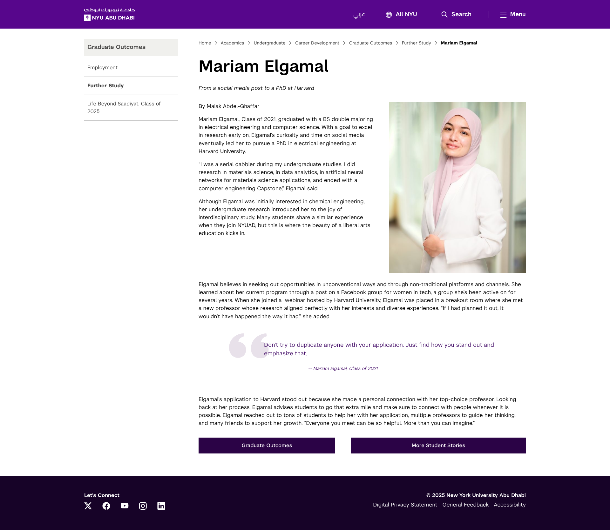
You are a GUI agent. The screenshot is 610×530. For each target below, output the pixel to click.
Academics (232, 43)
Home (205, 43)
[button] (458, 14)
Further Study (105, 85)
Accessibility (510, 504)
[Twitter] (88, 506)
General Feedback (466, 504)
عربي (359, 14)
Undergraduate (270, 43)
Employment (102, 67)
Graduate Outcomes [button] (266, 445)
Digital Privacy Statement (405, 504)
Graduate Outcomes (370, 43)
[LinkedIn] (161, 506)
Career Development (317, 43)
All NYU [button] (406, 14)
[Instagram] (143, 506)
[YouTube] (124, 506)
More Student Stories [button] (438, 445)
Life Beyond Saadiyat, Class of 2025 (124, 107)
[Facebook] (106, 506)
